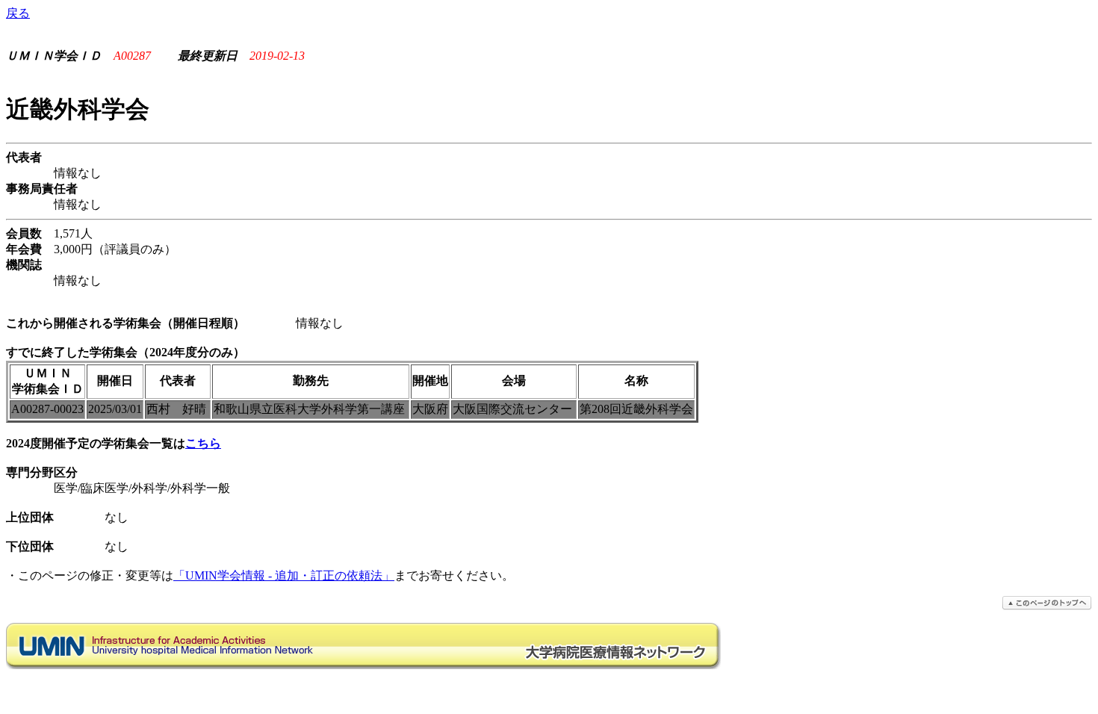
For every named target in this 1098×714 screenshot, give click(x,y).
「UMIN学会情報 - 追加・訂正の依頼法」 (283, 575)
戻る (18, 13)
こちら (203, 443)
